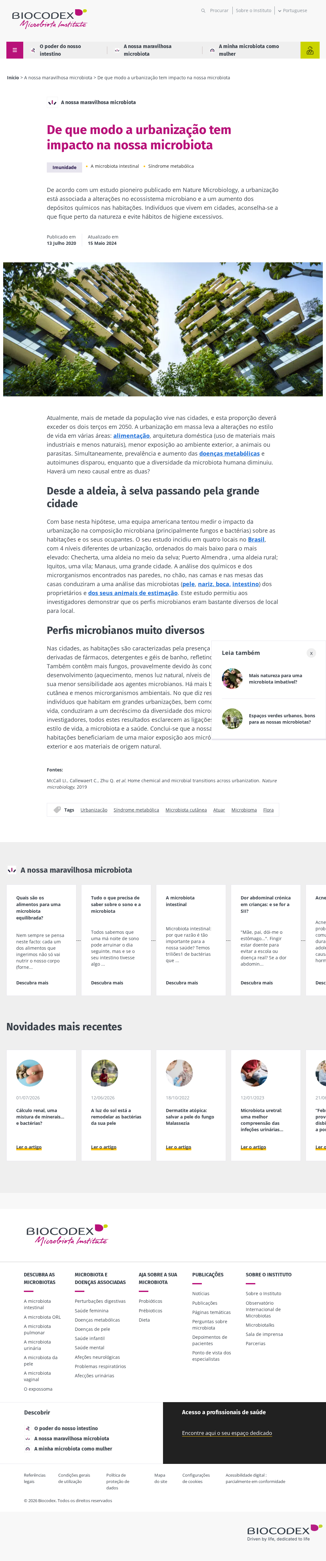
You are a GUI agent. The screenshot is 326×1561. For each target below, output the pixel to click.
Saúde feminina (92, 1311)
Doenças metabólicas (97, 1320)
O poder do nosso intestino (60, 50)
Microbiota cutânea (186, 810)
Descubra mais (32, 983)
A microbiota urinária (37, 1345)
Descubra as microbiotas (39, 1278)
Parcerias (256, 1343)
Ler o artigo (29, 1147)
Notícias (200, 1293)
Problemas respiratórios (100, 1366)
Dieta (144, 1320)
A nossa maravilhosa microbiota (148, 50)
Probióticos (150, 1301)
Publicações (207, 1275)
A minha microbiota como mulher (249, 50)
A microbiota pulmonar (37, 1329)
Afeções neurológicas (97, 1357)
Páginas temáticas (211, 1312)
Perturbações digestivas (100, 1301)
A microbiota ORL (42, 1317)
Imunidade (64, 167)
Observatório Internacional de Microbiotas (263, 1309)
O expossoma (38, 1389)
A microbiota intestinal (115, 166)
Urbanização (94, 810)
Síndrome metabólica (171, 166)
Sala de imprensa (264, 1334)
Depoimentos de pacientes (209, 1340)
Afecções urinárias (94, 1376)
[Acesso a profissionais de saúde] (310, 50)
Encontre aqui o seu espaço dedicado (227, 1433)
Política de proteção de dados (117, 1481)
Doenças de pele (92, 1329)
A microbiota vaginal (37, 1376)
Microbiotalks (260, 1325)
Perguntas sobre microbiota (209, 1324)
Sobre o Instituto (253, 10)
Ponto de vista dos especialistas (211, 1356)
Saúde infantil (90, 1338)
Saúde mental (89, 1348)
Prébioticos (150, 1311)
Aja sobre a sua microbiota (158, 1278)
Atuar (219, 810)
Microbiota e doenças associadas (100, 1278)
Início (13, 78)
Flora (268, 810)
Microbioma (244, 810)
